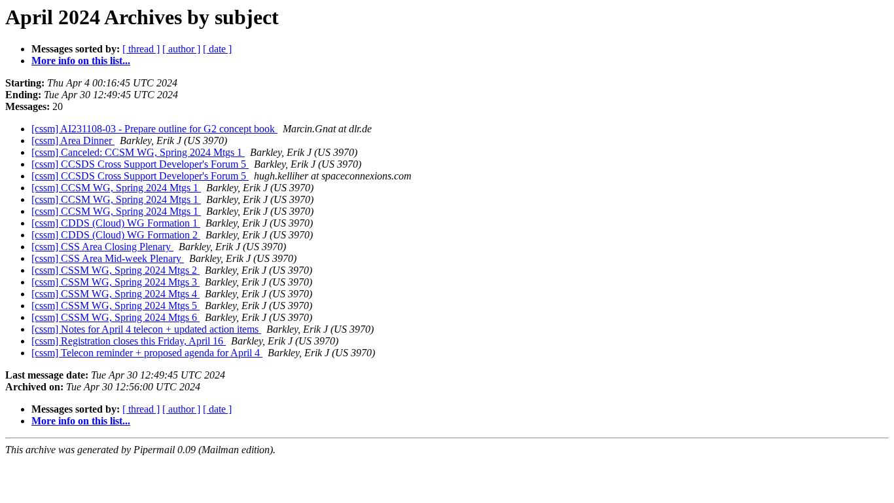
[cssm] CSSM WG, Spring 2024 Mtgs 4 (115, 293)
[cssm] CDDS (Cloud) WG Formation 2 (115, 234)
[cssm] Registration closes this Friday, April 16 (128, 340)
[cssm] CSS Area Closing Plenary (102, 246)
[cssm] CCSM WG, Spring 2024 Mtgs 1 (116, 187)
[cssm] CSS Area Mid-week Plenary (107, 258)
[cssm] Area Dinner (73, 140)
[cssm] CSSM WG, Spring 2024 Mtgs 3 (115, 282)
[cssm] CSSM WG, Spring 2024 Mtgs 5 (115, 305)
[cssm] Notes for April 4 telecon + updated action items (146, 329)
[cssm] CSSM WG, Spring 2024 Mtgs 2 (115, 270)
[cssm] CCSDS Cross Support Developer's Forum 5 (140, 164)
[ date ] (217, 48)
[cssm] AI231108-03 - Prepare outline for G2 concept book (154, 128)
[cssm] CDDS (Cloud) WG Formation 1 (115, 223)
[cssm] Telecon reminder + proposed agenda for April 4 (146, 352)
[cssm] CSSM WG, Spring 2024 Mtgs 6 (115, 317)
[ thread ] (141, 48)
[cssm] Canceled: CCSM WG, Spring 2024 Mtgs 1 (138, 152)
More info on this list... (80, 60)
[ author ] (181, 48)
